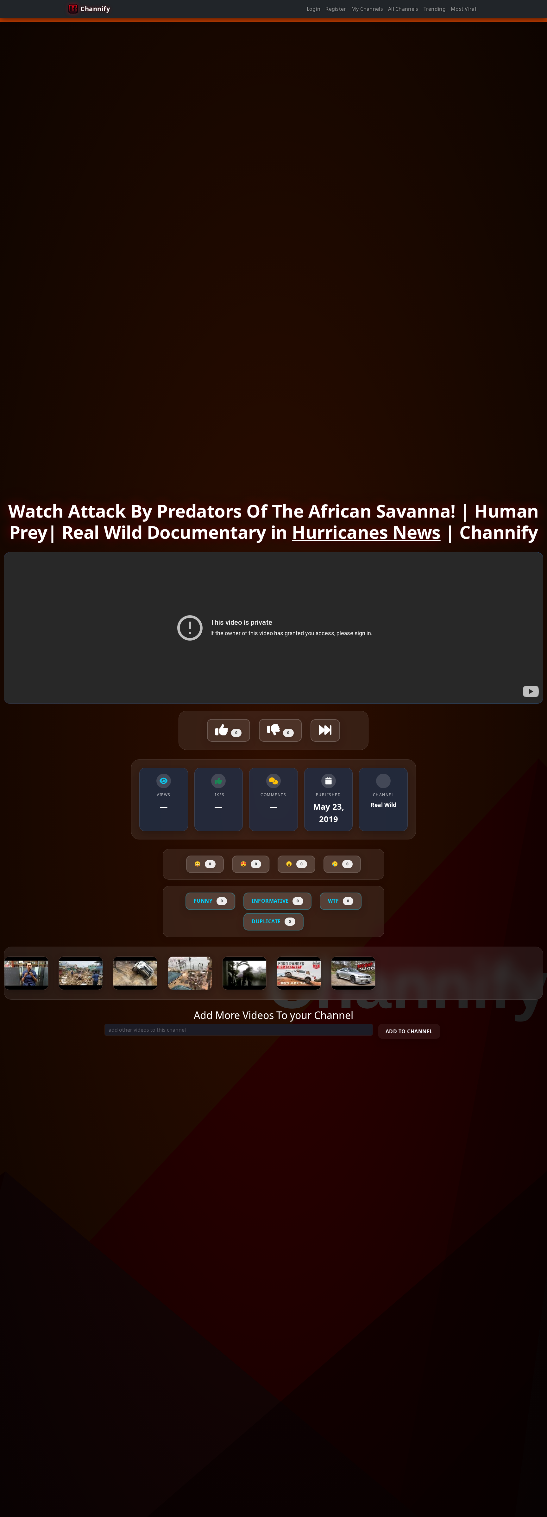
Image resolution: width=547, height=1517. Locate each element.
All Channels (403, 8)
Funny (208, 900)
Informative (275, 900)
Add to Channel (409, 1031)
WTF (338, 900)
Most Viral (463, 8)
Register (335, 8)
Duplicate (271, 921)
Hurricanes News (366, 532)
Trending (435, 8)
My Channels (367, 8)
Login (314, 8)
